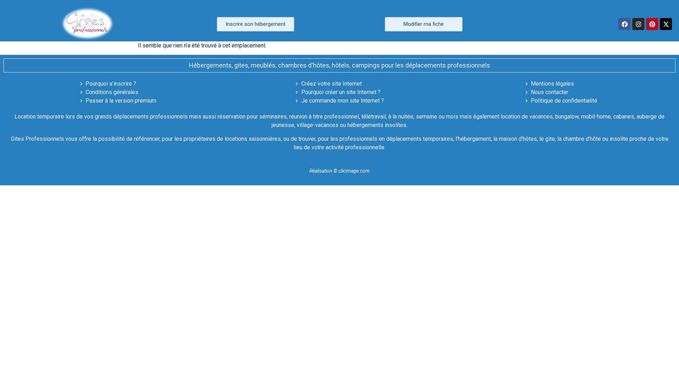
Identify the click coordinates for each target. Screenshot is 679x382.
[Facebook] (625, 24)
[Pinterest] (652, 24)
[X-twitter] (666, 24)
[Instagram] (638, 24)
